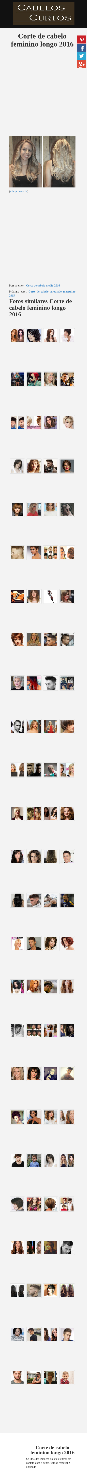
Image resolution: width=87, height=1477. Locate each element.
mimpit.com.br (18, 191)
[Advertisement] (43, 93)
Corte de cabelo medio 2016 (43, 285)
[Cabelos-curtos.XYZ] (43, 13)
